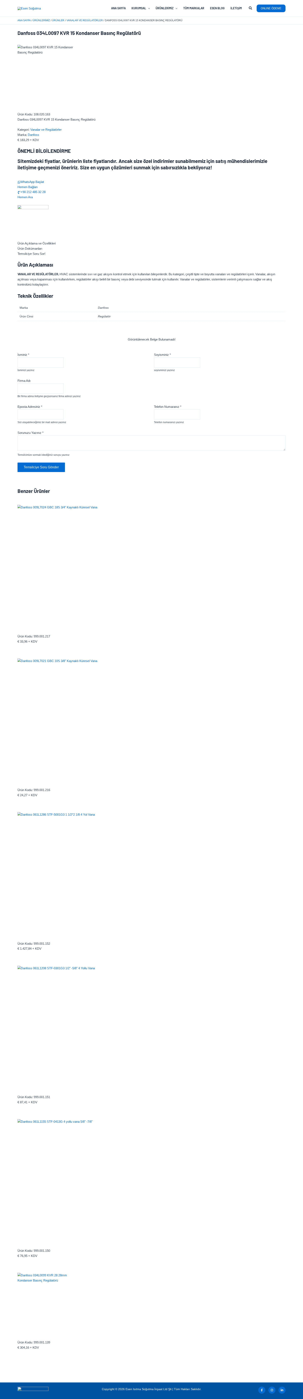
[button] (250, 9)
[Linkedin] (281, 1390)
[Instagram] (271, 1390)
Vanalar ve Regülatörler (46, 129)
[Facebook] (261, 1390)
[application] (148, 8)
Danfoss (33, 134)
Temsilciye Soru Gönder (41, 467)
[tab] (151, 243)
